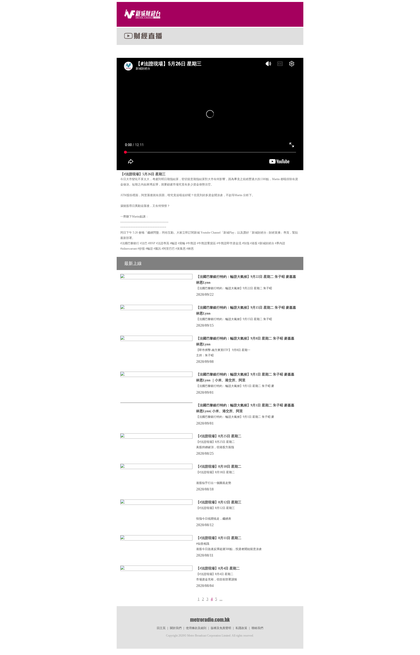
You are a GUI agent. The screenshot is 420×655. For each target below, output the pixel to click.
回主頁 (161, 628)
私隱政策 (241, 628)
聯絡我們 (257, 628)
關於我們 (176, 628)
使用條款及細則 (196, 628)
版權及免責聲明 (221, 628)
